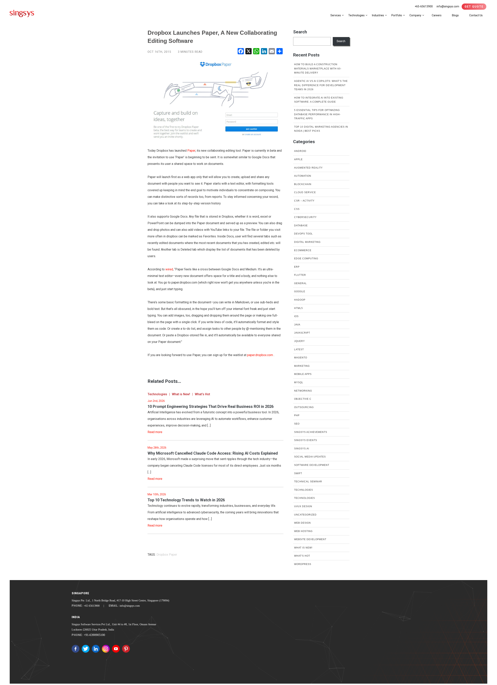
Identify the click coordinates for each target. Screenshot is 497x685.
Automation (302, 176)
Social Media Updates (310, 456)
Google (299, 291)
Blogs (455, 15)
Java (297, 324)
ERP (297, 267)
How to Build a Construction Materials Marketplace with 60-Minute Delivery (317, 68)
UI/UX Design (303, 506)
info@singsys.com (448, 6)
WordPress (302, 564)
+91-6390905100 (94, 635)
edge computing (306, 258)
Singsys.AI (301, 448)
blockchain (302, 184)
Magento (300, 357)
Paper (191, 150)
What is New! (181, 394)
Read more (155, 432)
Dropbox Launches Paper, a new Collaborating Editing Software (212, 36)
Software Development (311, 465)
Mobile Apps (303, 374)
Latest (299, 349)
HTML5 (298, 308)
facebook (75, 649)
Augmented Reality (308, 167)
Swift (298, 473)
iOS (296, 316)
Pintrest (126, 649)
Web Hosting (303, 531)
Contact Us (476, 15)
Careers (436, 15)
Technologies (356, 15)
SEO (297, 423)
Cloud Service (305, 192)
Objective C (302, 399)
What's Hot (202, 394)
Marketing (302, 366)
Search (300, 31)
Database (301, 225)
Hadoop (299, 299)
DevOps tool (303, 233)
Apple (298, 159)
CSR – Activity (304, 200)
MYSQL (298, 382)
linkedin (96, 649)
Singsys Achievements (310, 432)
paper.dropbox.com (260, 355)
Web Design (302, 523)
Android (300, 151)
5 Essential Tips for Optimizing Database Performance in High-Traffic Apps (317, 114)
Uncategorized (305, 514)
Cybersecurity (305, 217)
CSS (297, 209)
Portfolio (396, 15)
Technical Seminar (308, 481)
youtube (116, 649)
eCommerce (302, 250)
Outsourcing (304, 407)
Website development (310, 539)
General (300, 283)
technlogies (303, 490)
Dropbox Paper (166, 554)
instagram (106, 649)
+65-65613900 (424, 6)
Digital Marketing (307, 242)
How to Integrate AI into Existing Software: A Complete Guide (318, 99)
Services (335, 15)
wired (169, 269)
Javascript (302, 332)
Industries (378, 15)
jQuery (299, 341)
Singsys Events (305, 440)
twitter (85, 649)
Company (415, 15)
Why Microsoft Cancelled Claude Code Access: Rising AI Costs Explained (213, 453)
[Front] (22, 13)
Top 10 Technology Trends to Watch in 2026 (186, 500)
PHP (297, 415)
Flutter (300, 275)
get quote (474, 6)
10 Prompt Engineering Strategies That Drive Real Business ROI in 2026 (211, 406)
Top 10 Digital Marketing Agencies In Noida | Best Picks (321, 128)
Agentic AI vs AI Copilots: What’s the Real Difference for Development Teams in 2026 (321, 85)
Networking (303, 390)
